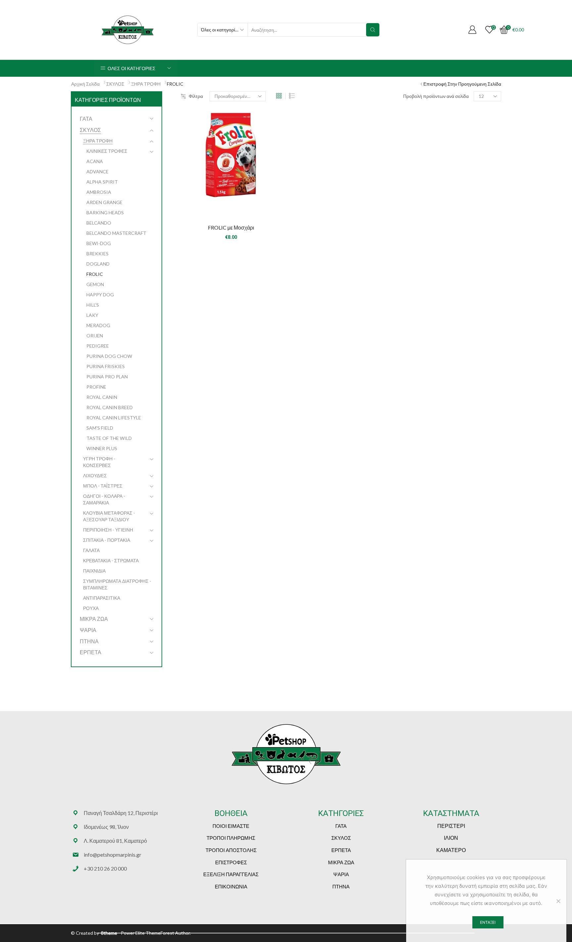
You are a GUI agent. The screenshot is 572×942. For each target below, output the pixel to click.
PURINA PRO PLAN (107, 376)
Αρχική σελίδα (85, 84)
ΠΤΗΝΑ (89, 641)
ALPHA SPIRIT (102, 182)
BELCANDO (98, 223)
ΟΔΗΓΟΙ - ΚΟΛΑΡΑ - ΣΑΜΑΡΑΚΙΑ (104, 499)
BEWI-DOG (98, 243)
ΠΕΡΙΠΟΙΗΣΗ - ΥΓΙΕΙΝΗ (108, 530)
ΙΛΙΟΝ (451, 838)
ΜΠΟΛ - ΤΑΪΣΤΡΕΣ (102, 486)
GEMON (95, 284)
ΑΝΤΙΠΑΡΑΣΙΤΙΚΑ (101, 598)
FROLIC (94, 274)
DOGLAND (98, 264)
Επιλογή (231, 207)
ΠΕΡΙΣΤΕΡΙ (451, 826)
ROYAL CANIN (101, 397)
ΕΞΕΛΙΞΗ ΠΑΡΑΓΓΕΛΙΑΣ (231, 874)
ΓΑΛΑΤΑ (91, 550)
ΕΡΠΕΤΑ (90, 652)
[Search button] (372, 29)
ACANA (94, 161)
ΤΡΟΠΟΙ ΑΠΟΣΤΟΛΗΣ (231, 850)
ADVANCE (97, 171)
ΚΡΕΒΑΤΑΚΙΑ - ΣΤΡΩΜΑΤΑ (111, 560)
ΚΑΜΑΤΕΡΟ (451, 850)
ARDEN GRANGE (104, 202)
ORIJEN (94, 335)
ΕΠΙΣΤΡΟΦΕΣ (231, 862)
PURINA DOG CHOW (109, 356)
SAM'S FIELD (99, 428)
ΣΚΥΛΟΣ (115, 84)
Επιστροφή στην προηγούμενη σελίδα (462, 84)
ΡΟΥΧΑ (91, 608)
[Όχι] (558, 901)
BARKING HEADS (105, 212)
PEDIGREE (97, 346)
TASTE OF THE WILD (109, 438)
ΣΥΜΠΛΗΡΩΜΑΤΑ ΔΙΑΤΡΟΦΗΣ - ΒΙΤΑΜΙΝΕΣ (117, 584)
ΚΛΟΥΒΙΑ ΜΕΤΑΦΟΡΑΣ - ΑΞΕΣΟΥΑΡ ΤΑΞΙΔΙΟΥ (109, 516)
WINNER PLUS (101, 448)
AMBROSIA (98, 192)
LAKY (92, 315)
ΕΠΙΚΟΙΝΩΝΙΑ (231, 886)
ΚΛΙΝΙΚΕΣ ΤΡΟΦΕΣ (106, 151)
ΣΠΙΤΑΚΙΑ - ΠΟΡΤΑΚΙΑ (106, 540)
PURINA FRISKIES (105, 366)
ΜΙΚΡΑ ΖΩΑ (94, 619)
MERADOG (98, 325)
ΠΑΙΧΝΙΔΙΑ (94, 571)
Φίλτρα (196, 96)
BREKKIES (97, 253)
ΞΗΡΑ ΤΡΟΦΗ (146, 84)
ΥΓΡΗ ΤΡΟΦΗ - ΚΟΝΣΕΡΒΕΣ (99, 462)
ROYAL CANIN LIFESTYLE (113, 417)
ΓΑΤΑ (86, 118)
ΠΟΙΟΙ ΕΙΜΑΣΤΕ (231, 826)
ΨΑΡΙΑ (88, 630)
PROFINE (96, 387)
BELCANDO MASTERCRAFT (116, 233)
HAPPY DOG (100, 294)
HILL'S (92, 305)
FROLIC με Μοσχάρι (231, 227)
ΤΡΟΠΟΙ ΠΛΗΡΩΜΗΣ (231, 838)
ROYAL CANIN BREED (109, 407)
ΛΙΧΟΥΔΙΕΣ (95, 475)
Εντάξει (488, 922)
